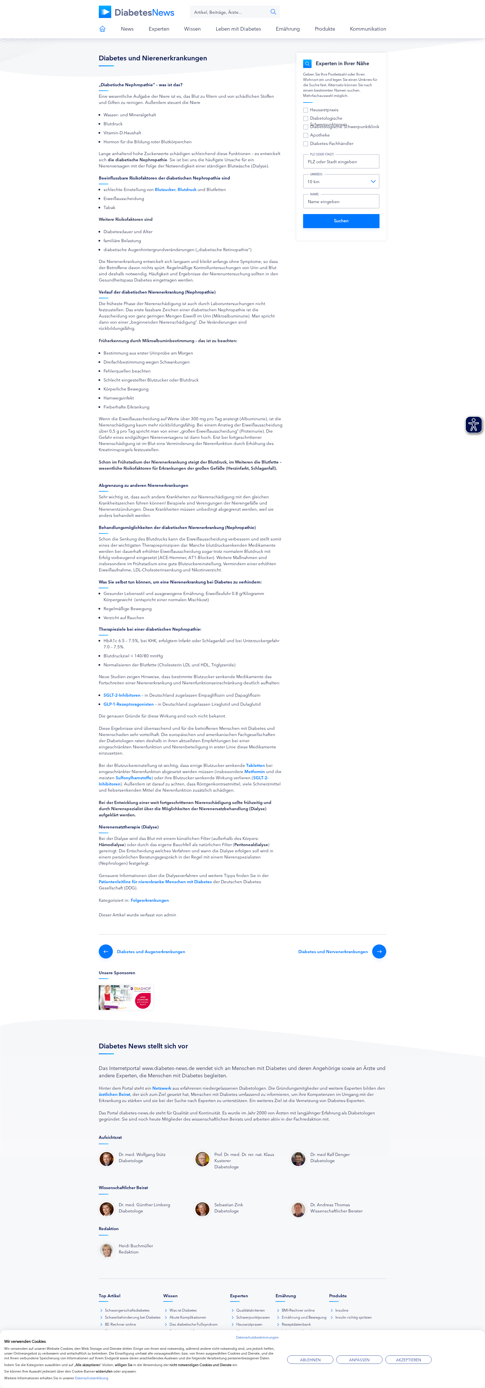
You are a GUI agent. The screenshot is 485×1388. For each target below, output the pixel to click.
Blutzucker (165, 189)
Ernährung (288, 28)
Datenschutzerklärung (91, 1377)
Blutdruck (187, 189)
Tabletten (255, 765)
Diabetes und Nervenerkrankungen (333, 951)
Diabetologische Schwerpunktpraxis (328, 121)
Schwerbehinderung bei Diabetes (133, 1316)
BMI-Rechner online (298, 1309)
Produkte (325, 28)
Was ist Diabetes (183, 1309)
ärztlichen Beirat (114, 1094)
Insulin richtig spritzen (353, 1316)
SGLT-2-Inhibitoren (122, 695)
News (127, 28)
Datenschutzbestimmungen (257, 1337)
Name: (314, 194)
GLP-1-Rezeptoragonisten (129, 704)
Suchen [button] (273, 12)
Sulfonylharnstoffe (134, 777)
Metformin (254, 771)
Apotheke (320, 135)
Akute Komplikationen (188, 1316)
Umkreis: (316, 174)
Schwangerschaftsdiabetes (127, 1309)
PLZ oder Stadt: (322, 154)
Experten (159, 28)
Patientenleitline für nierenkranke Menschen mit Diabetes (155, 881)
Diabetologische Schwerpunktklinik (344, 126)
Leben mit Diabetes (238, 28)
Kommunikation (368, 28)
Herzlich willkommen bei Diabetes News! (102, 28)
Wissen (192, 28)
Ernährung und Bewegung (304, 1316)
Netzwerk (161, 1088)
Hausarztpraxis (324, 109)
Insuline (341, 1309)
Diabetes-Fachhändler (331, 143)
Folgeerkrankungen (150, 900)
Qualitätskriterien (250, 1309)
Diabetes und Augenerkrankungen (151, 951)
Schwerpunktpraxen (253, 1316)
